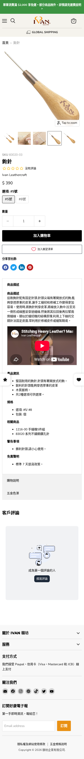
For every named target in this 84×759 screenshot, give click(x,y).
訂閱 (64, 726)
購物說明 (13, 481)
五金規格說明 (58, 744)
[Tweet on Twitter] (13, 267)
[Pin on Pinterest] (30, 267)
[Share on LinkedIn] (22, 267)
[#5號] (9, 204)
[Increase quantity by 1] (39, 221)
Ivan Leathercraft (14, 175)
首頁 (5, 43)
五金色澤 (13, 493)
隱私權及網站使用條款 (31, 744)
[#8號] (23, 204)
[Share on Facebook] (5, 267)
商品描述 (13, 285)
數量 (5, 211)
